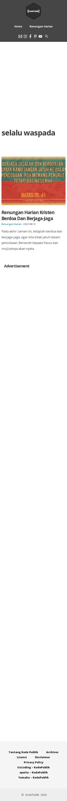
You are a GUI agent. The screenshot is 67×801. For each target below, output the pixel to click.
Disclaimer (42, 757)
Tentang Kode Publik (23, 752)
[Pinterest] (35, 36)
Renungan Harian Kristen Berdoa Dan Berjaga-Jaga (28, 215)
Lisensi (22, 757)
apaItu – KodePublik (34, 772)
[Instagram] (25, 36)
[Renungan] (40, 36)
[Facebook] (30, 36)
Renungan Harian (11, 224)
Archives (52, 752)
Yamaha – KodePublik (33, 777)
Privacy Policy (33, 762)
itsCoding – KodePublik (33, 767)
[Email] (20, 36)
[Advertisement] (33, 78)
